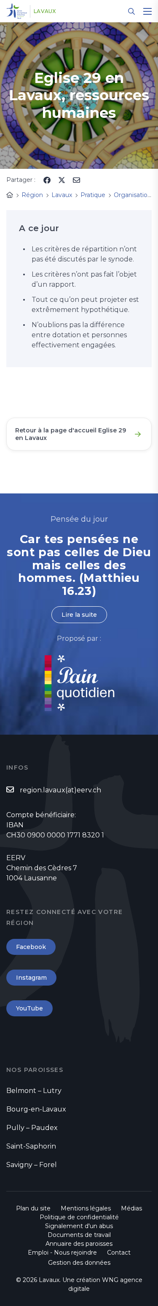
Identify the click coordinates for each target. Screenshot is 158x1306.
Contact (119, 1252)
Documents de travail (79, 1235)
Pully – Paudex (32, 1128)
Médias (131, 1208)
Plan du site (33, 1208)
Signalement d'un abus (79, 1226)
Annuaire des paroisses (79, 1243)
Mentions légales (86, 1208)
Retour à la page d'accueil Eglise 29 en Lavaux (70, 434)
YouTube (29, 1008)
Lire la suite (79, 614)
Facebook (31, 947)
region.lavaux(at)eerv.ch (60, 790)
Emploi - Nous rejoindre (62, 1252)
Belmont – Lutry (34, 1091)
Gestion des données (79, 1262)
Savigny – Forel (31, 1165)
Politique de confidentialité (79, 1217)
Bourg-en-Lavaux (36, 1109)
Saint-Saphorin (31, 1146)
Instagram (31, 977)
